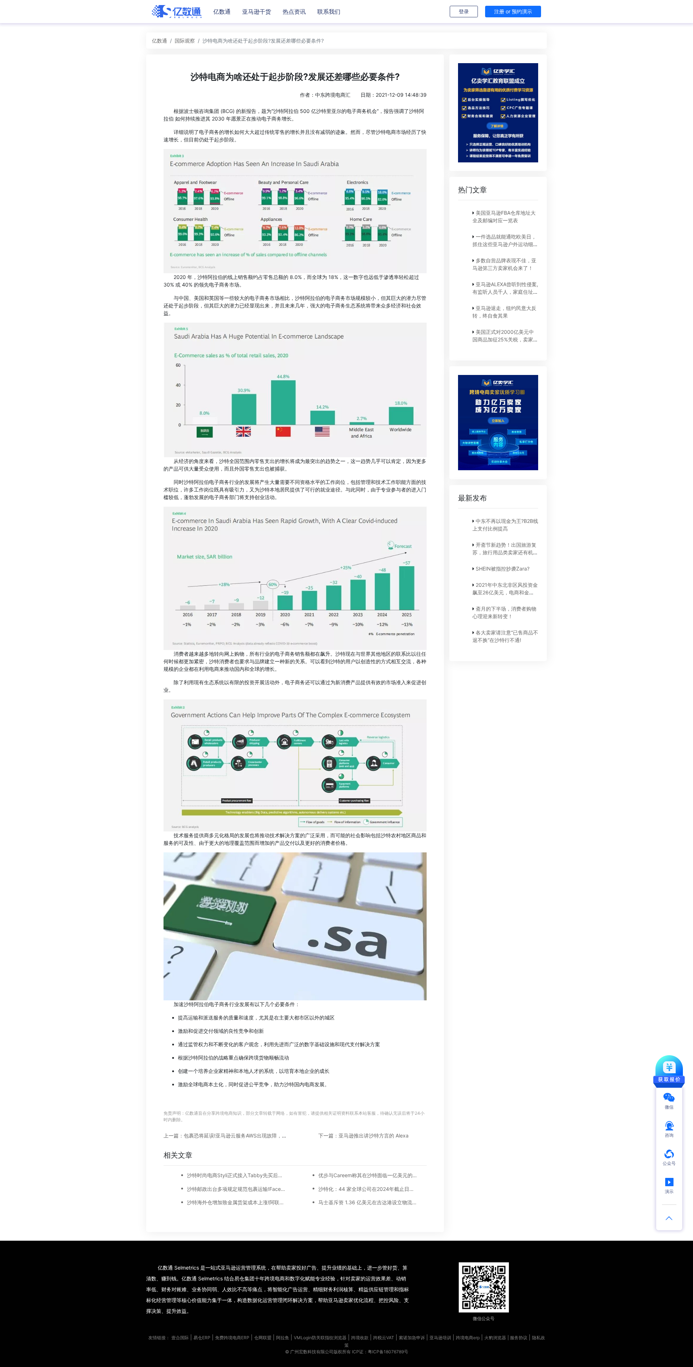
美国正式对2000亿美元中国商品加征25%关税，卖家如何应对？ (505, 339)
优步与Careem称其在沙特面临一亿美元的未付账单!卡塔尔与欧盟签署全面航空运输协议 (368, 1175)
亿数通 (222, 11)
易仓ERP (201, 1337)
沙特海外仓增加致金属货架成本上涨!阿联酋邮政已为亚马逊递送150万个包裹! (237, 1202)
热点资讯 (294, 11)
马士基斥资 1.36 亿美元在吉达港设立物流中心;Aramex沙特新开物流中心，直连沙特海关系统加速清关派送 (368, 1202)
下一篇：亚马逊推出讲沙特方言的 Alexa (363, 1135)
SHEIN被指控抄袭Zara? (502, 568)
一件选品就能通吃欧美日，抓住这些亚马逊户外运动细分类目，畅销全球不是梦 (505, 244)
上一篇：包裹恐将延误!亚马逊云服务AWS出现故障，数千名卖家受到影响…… (250, 1135)
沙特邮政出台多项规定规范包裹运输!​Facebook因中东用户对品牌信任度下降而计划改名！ (237, 1189)
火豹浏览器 (495, 1337)
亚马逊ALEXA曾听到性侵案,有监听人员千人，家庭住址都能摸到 (505, 291)
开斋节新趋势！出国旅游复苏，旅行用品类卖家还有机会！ (504, 552)
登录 (464, 11)
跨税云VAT (383, 1337)
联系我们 (328, 11)
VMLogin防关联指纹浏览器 (320, 1337)
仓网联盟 (262, 1337)
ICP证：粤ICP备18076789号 (380, 1351)
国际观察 (185, 41)
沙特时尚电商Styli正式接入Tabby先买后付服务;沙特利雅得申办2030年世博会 (237, 1175)
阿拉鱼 (282, 1337)
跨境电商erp (468, 1337)
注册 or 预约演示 (513, 11)
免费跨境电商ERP (232, 1337)
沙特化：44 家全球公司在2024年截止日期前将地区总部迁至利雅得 (368, 1189)
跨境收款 (360, 1337)
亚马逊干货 (256, 11)
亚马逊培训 (440, 1337)
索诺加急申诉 (412, 1337)
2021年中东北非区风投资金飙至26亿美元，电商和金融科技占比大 (505, 592)
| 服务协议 (517, 1337)
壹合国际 (180, 1337)
